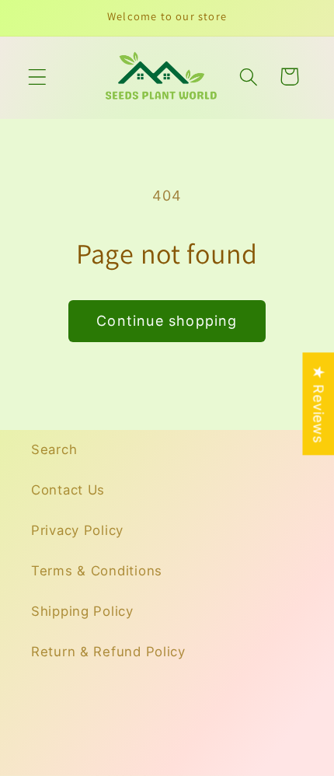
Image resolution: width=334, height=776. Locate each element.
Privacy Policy (77, 530)
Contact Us (68, 490)
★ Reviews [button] (318, 403)
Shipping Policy (82, 611)
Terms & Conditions (96, 571)
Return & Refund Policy (108, 651)
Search (54, 449)
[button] (37, 76)
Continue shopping (166, 321)
